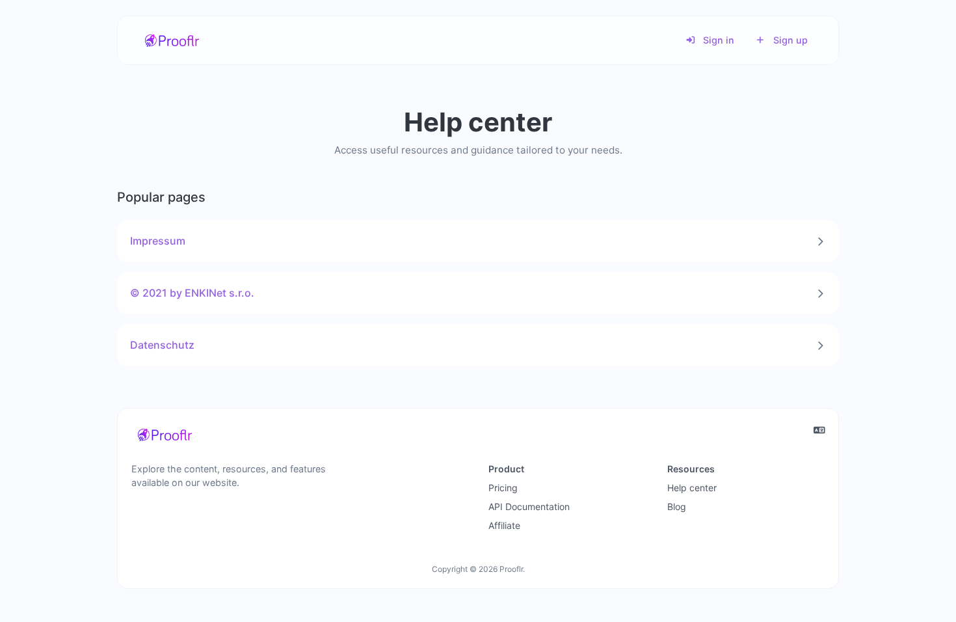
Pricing (503, 487)
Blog (676, 506)
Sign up (789, 40)
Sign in (717, 40)
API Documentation (529, 506)
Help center (692, 487)
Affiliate (504, 525)
